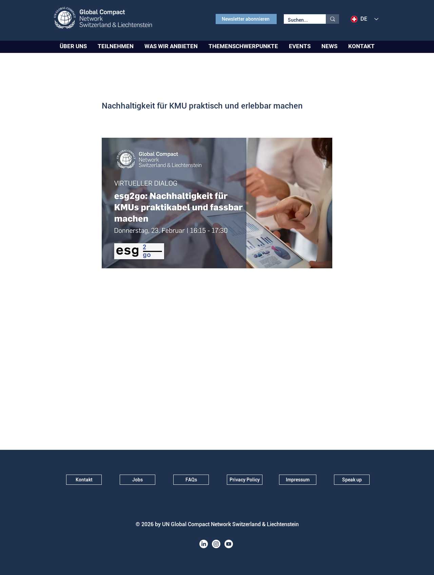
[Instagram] (216, 544)
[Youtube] (228, 544)
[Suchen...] (332, 19)
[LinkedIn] (203, 544)
